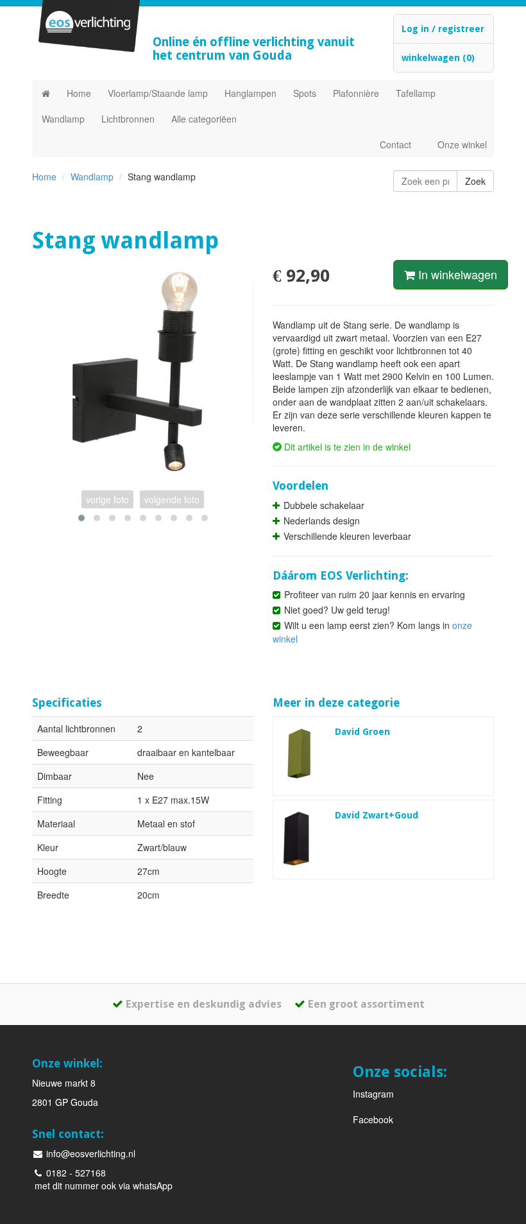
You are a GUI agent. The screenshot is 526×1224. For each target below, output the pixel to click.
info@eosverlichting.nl (89, 1153)
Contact (395, 144)
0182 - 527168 (75, 1172)
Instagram (373, 1093)
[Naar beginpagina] (82, 26)
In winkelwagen (456, 274)
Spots (304, 93)
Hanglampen (250, 93)
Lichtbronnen (128, 118)
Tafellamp (416, 93)
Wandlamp (63, 118)
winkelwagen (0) (438, 58)
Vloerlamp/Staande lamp (158, 93)
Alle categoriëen (204, 118)
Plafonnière (356, 93)
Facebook (373, 1119)
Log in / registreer (443, 29)
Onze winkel (462, 144)
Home (79, 93)
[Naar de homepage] (46, 93)
